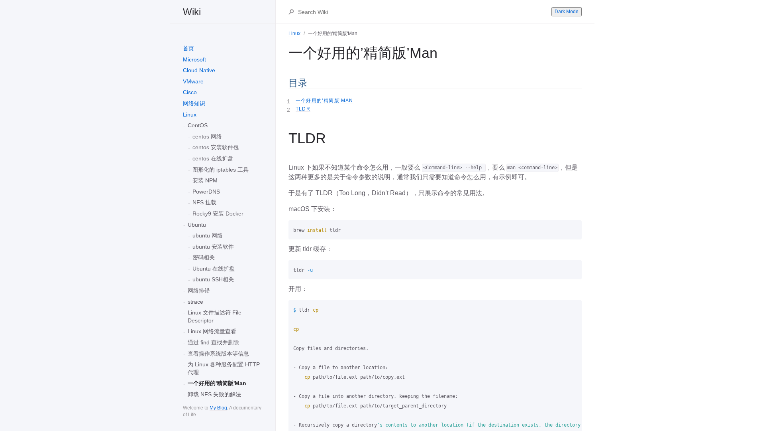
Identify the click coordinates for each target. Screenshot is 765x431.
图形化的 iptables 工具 (220, 169)
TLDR (303, 109)
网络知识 (194, 103)
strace (195, 302)
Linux (189, 114)
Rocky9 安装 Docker (217, 213)
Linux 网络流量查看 (212, 331)
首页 (188, 48)
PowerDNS (206, 191)
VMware (193, 81)
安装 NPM (205, 180)
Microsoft (194, 59)
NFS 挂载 (204, 202)
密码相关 (203, 257)
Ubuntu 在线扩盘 (213, 268)
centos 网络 (207, 136)
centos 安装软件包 (215, 147)
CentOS (198, 125)
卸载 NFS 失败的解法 (214, 394)
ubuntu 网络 (207, 235)
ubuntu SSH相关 (213, 279)
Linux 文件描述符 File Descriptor (214, 316)
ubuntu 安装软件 (213, 246)
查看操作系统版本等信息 (218, 353)
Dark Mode (567, 11)
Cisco (190, 92)
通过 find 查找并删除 (213, 342)
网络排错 (199, 290)
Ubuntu (197, 224)
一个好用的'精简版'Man (217, 383)
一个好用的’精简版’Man (324, 100)
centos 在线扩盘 (212, 158)
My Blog (218, 408)
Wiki (192, 11)
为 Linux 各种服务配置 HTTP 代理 (224, 368)
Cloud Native (199, 70)
